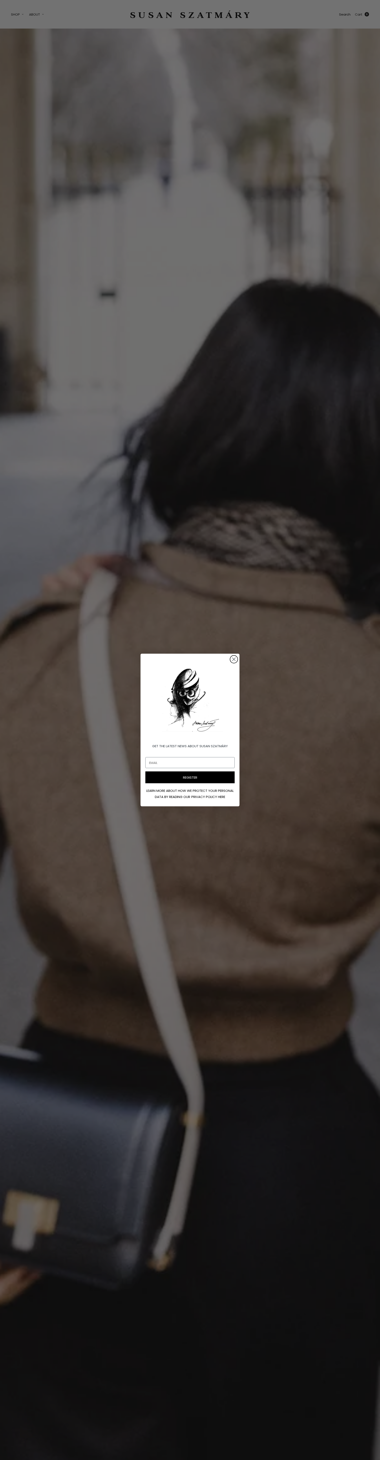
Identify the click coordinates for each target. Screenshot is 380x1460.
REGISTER (190, 777)
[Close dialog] (234, 659)
